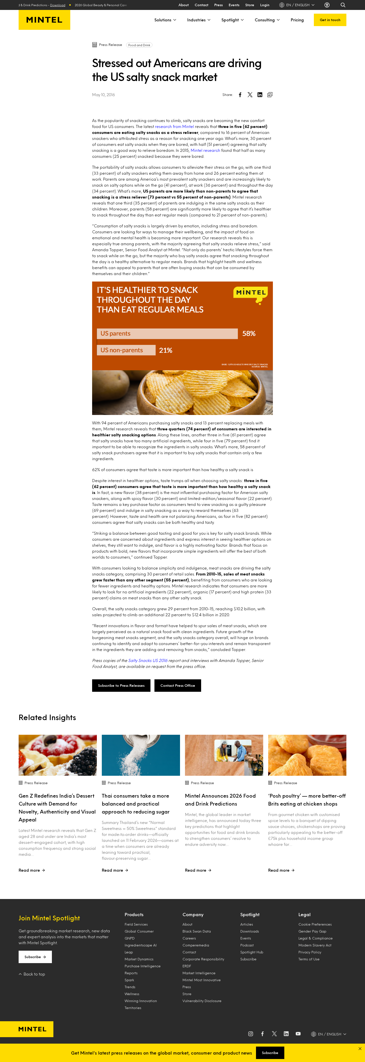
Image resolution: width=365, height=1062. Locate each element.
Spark (129, 980)
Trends (130, 986)
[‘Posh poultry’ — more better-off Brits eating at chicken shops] (307, 755)
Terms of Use (309, 959)
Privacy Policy (309, 952)
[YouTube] (298, 1034)
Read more (29, 870)
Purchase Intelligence (143, 966)
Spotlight (230, 19)
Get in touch (330, 19)
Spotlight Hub (251, 952)
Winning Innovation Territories (141, 1004)
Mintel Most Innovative (201, 980)
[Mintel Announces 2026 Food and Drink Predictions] (224, 755)
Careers (189, 938)
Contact (201, 4)
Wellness (132, 993)
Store (249, 4)
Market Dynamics (139, 959)
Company (192, 914)
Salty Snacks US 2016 (147, 660)
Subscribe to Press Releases (121, 685)
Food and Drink (139, 45)
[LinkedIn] (286, 1034)
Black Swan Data (196, 931)
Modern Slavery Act (314, 945)
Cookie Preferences (315, 924)
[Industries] (209, 20)
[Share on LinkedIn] (260, 95)
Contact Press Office (177, 685)
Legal (304, 914)
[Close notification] (360, 1049)
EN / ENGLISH (298, 4)
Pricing (297, 19)
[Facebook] (262, 1034)
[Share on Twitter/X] (250, 95)
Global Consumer (139, 931)
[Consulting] (278, 20)
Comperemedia (195, 945)
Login (264, 4)
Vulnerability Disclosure (201, 1000)
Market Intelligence (199, 973)
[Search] (343, 5)
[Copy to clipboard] (270, 95)
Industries (196, 19)
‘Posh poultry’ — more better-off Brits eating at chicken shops (307, 800)
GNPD (130, 938)
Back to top (34, 974)
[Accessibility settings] (327, 5)
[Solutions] (174, 20)
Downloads (249, 931)
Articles (246, 924)
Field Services (136, 924)
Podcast (247, 945)
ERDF (186, 966)
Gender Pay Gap (312, 931)
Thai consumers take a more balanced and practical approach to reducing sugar (136, 804)
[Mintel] (44, 20)
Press (218, 4)
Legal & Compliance (315, 938)
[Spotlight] (242, 20)
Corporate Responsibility (203, 959)
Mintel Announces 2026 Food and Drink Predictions (220, 800)
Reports (131, 973)
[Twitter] (274, 1034)
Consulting (265, 19)
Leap (129, 952)
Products (134, 914)
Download (43, 5)
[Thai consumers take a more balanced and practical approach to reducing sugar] (141, 755)
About (184, 4)
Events (234, 4)
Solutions (162, 19)
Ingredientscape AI (141, 945)
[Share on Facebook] (240, 95)
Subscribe (33, 956)
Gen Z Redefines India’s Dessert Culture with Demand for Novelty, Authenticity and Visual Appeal (57, 807)
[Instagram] (251, 1034)
